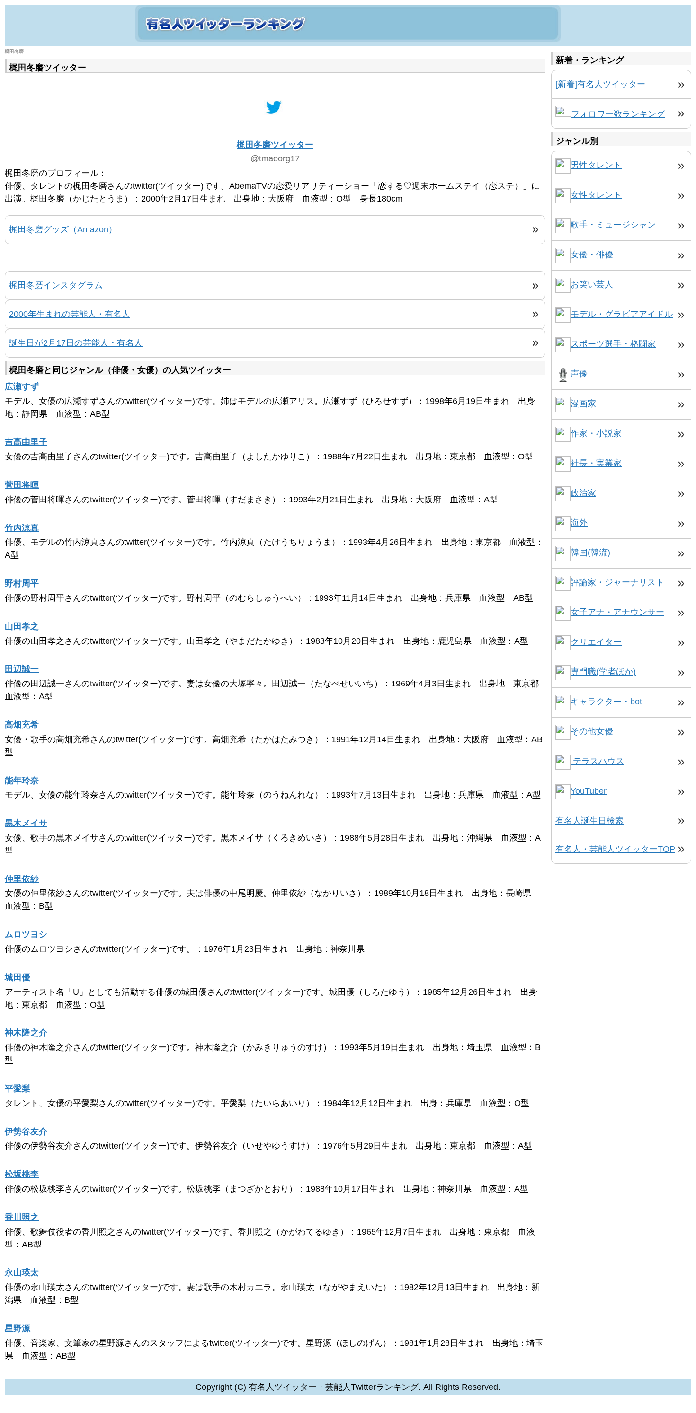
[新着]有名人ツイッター (600, 84)
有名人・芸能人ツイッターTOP (615, 849)
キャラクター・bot (606, 701)
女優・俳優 (592, 254)
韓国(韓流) (590, 552)
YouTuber (589, 791)
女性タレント (596, 195)
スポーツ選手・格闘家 (613, 344)
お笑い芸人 (592, 284)
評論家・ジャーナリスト (617, 582)
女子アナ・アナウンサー (617, 612)
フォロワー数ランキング (618, 114)
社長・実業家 (596, 463)
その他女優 (592, 731)
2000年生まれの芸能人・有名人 (69, 314)
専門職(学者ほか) (603, 671)
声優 (579, 373)
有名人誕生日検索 (589, 820)
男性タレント (596, 165)
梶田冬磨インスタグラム (56, 285)
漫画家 (583, 403)
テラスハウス (597, 761)
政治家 (583, 493)
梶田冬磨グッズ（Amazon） (63, 229)
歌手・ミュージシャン (613, 224)
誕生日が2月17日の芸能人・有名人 (76, 343)
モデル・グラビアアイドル (622, 314)
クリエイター (596, 642)
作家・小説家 (596, 433)
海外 (579, 522)
